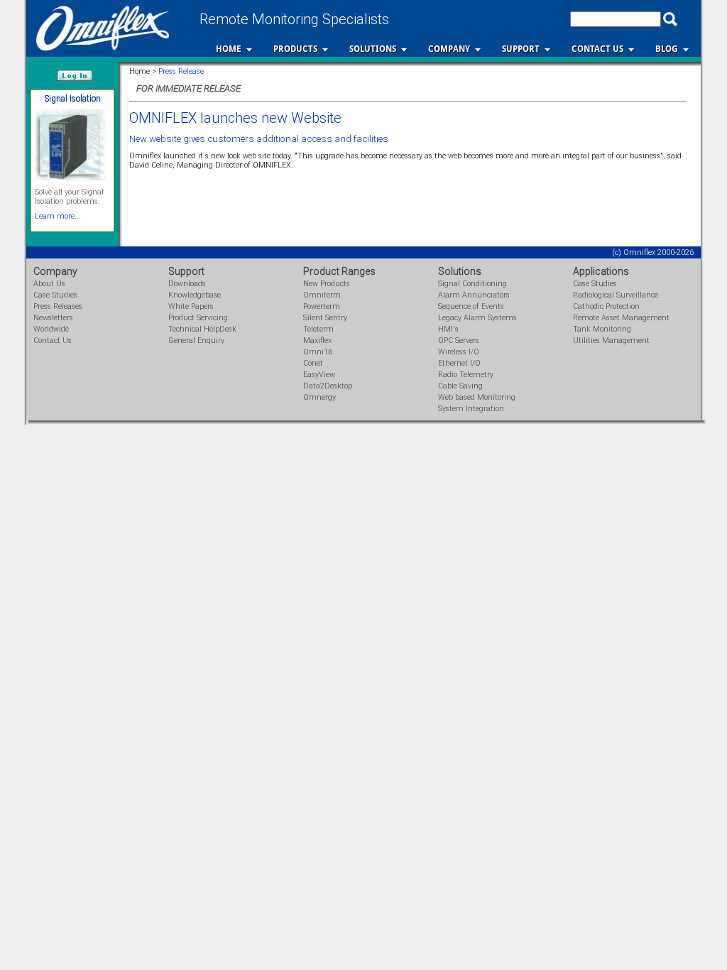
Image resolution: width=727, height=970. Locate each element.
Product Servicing (198, 317)
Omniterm (322, 295)
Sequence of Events (471, 306)
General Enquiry (196, 340)
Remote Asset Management (621, 317)
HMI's (448, 329)
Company (449, 49)
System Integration (471, 408)
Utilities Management (611, 340)
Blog (666, 49)
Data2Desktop (327, 386)
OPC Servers (458, 340)
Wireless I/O (458, 351)
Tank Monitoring (602, 329)
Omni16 (317, 351)
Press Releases (57, 306)
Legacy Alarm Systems (477, 317)
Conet (313, 363)
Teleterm (318, 329)
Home (228, 49)
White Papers (191, 306)
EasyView (319, 374)
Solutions (372, 49)
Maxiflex (317, 340)
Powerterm (321, 306)
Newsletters (53, 317)
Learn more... (58, 216)
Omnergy (319, 397)
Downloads (187, 283)
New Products (326, 283)
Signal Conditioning (472, 283)
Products (295, 49)
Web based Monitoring (476, 397)
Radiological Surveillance (615, 295)
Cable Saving (460, 386)
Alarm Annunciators (474, 295)
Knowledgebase (194, 295)
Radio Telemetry (465, 374)
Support (521, 49)
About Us (49, 283)
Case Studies (55, 295)
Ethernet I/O (459, 363)
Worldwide (51, 329)
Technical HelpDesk (202, 329)
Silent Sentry (325, 317)
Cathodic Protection (606, 306)
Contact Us (597, 49)
